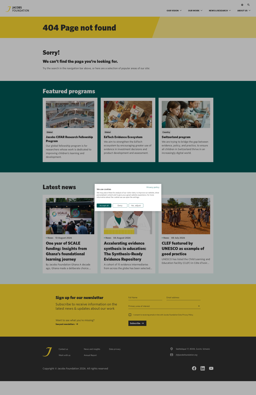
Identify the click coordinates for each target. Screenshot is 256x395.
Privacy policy (153, 187)
